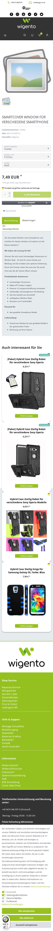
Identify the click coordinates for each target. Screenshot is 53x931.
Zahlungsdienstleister (17, 895)
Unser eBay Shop (11, 785)
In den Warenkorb (32, 194)
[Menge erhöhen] (9, 193)
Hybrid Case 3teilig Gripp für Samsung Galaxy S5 (26, 571)
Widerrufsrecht (10, 765)
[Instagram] (17, 14)
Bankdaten (8, 739)
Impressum (8, 772)
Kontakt (6, 743)
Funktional (12, 901)
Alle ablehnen (26, 918)
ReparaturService (11, 687)
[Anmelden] (47, 35)
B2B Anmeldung (10, 782)
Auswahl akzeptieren (26, 925)
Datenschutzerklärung (14, 775)
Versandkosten (10, 697)
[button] (26, 204)
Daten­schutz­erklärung (40, 886)
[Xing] (35, 14)
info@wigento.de (39, 2)
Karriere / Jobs (9, 694)
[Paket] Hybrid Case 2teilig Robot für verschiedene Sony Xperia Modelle (26, 361)
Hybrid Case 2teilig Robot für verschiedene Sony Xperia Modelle (27, 501)
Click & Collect (9, 704)
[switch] (5, 927)
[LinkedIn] (29, 14)
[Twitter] (41, 14)
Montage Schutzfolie (13, 726)
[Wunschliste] (32, 35)
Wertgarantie (9, 690)
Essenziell (11, 892)
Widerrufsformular (12, 768)
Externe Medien (14, 898)
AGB (4, 778)
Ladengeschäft (10, 707)
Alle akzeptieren (26, 911)
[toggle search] (24, 35)
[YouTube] (23, 14)
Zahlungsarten (9, 700)
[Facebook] (11, 14)
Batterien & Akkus (11, 736)
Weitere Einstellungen (12, 904)
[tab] (11, 220)
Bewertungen (28, 220)
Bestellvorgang (10, 729)
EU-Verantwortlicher (11, 227)
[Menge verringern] (9, 196)
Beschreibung (11, 220)
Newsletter (8, 733)
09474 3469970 (16, 2)
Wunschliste (10, 211)
